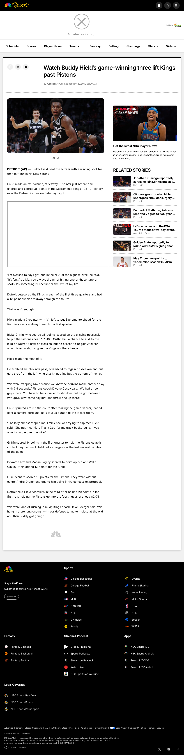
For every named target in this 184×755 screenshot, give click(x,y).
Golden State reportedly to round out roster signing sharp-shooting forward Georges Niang (154, 244)
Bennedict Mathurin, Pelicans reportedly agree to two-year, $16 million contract (153, 212)
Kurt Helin (52, 83)
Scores (31, 46)
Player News (53, 46)
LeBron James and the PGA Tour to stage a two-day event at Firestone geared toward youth (153, 228)
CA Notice (141, 728)
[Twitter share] (18, 67)
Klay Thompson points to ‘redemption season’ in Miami (153, 260)
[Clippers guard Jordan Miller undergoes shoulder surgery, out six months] (122, 197)
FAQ (46, 728)
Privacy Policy (100, 728)
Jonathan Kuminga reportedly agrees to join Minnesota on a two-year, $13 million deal (153, 179)
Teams (74, 46)
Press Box (74, 728)
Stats (151, 46)
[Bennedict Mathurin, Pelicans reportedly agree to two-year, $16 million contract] (122, 213)
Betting (114, 46)
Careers (19, 728)
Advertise (8, 728)
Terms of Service (156, 728)
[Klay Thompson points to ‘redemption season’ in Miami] (122, 262)
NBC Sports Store (58, 728)
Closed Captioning (33, 728)
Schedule (12, 46)
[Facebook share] (10, 67)
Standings (133, 46)
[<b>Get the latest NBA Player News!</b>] (145, 123)
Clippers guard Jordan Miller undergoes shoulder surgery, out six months (152, 196)
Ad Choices (86, 728)
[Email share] (26, 67)
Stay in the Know (13, 583)
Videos (171, 46)
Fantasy (95, 46)
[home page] (16, 5)
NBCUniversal (23, 733)
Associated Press (141, 233)
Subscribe (12, 596)
